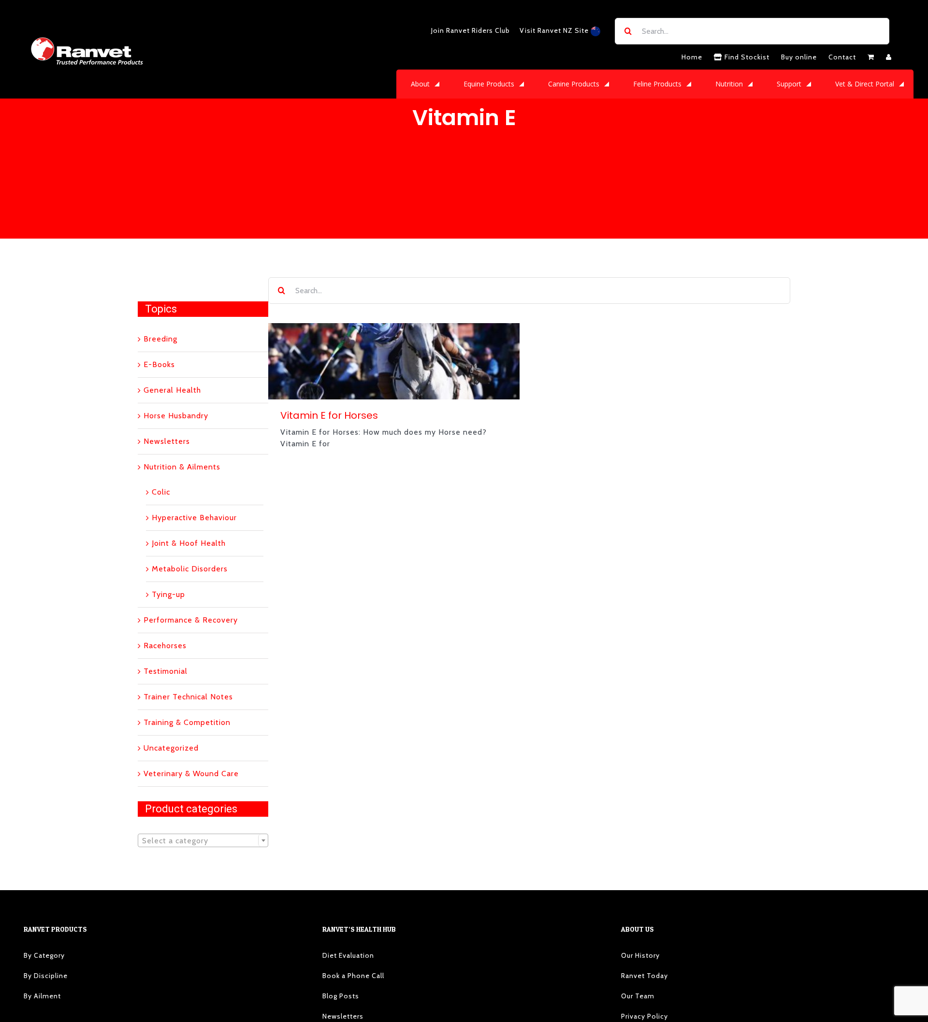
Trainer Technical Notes (188, 696)
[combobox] (203, 840)
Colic (161, 492)
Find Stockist (746, 57)
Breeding (160, 338)
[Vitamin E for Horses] (394, 361)
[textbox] (203, 841)
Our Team (637, 996)
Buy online (799, 57)
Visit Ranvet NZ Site (555, 30)
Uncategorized (171, 747)
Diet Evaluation (348, 955)
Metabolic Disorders (190, 568)
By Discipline (46, 975)
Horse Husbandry (176, 415)
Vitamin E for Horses (329, 415)
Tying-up (168, 594)
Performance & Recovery (191, 620)
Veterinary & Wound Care (191, 773)
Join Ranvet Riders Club (470, 30)
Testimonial (166, 671)
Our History (640, 955)
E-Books (159, 364)
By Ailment (42, 996)
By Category (44, 955)
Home (692, 57)
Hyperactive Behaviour (194, 517)
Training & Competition (187, 722)
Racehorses (165, 645)
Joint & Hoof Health (189, 543)
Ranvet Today (644, 975)
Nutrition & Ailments (182, 466)
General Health (172, 390)
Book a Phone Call (353, 975)
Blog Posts (340, 996)
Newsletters (167, 441)
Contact (842, 57)
